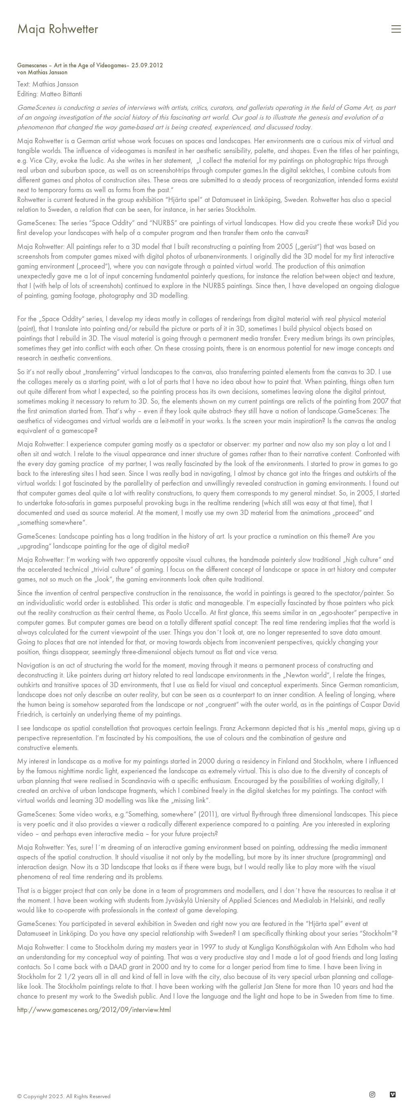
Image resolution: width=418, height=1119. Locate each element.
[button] (396, 29)
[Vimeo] (393, 1094)
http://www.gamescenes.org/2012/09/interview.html (94, 1010)
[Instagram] (372, 1094)
